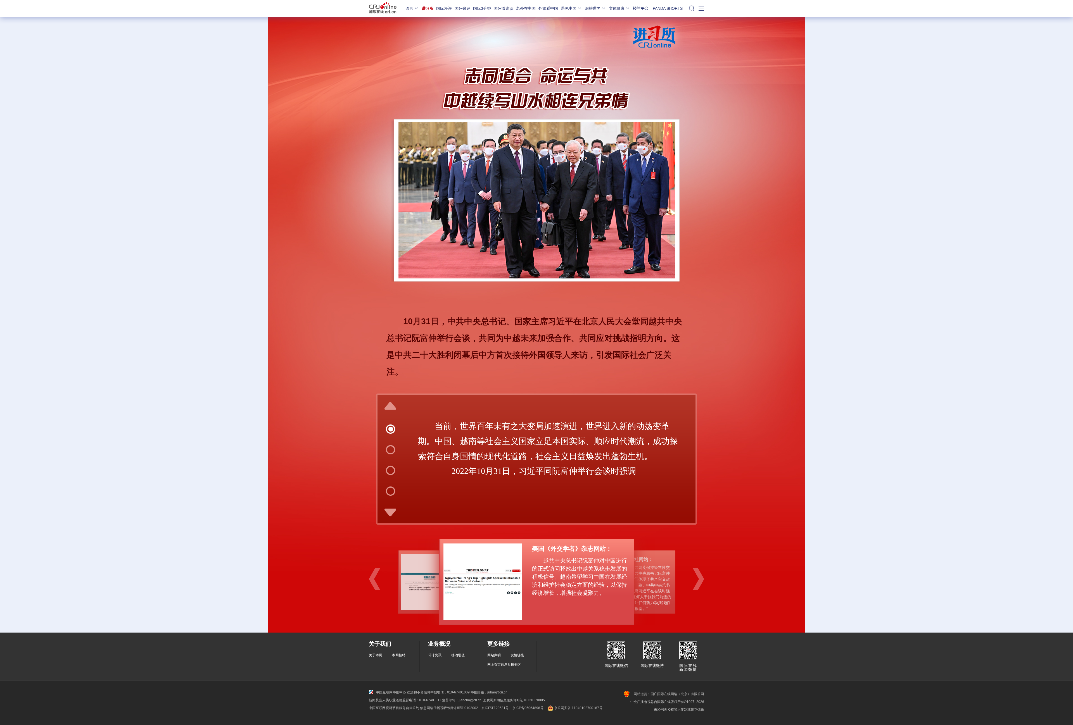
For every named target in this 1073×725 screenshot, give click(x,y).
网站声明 (494, 655)
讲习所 (427, 8)
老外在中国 (526, 8)
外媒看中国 (548, 8)
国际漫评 (444, 8)
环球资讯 (434, 655)
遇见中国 (568, 8)
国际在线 (383, 8)
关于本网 (375, 655)
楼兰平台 (641, 8)
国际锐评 (462, 8)
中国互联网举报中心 (391, 692)
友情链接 (517, 655)
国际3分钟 (482, 8)
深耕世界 (592, 8)
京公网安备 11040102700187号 (577, 708)
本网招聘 (398, 655)
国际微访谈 (503, 8)
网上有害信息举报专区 (504, 665)
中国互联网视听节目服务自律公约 (394, 708)
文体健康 (617, 8)
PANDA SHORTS (668, 8)
